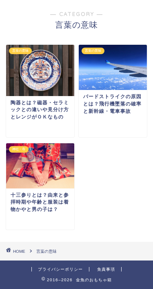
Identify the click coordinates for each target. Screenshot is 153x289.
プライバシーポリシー (60, 269)
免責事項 (106, 269)
